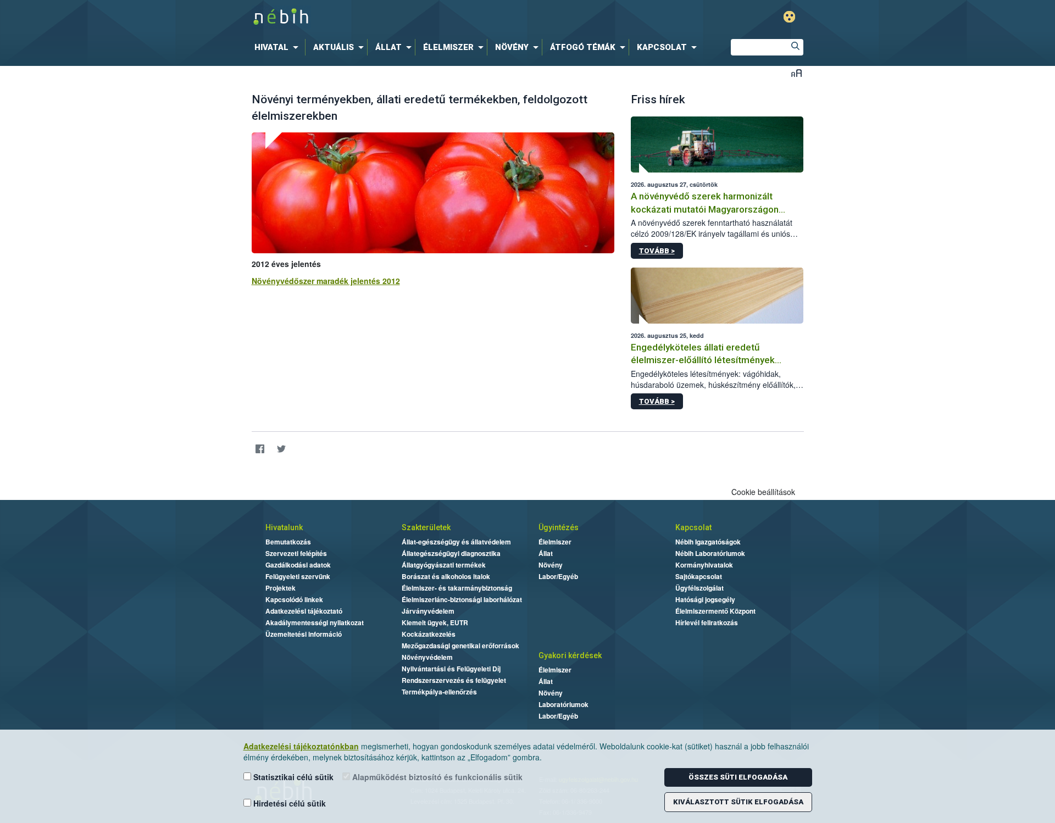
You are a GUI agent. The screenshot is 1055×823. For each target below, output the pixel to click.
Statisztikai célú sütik (292, 776)
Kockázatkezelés (429, 634)
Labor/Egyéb (558, 576)
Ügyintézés (558, 527)
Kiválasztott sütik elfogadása (738, 802)
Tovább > (657, 251)
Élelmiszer (554, 542)
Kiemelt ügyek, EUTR (435, 622)
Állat (545, 553)
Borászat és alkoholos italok (446, 576)
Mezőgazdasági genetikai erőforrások (460, 645)
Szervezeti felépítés (296, 553)
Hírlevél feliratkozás (706, 622)
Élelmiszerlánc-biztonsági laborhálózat (462, 599)
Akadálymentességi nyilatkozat (314, 622)
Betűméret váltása (796, 73)
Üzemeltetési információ (303, 634)
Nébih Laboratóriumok (710, 553)
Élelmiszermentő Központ (715, 611)
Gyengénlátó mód (789, 17)
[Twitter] (281, 448)
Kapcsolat (693, 527)
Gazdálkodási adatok (298, 565)
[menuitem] (279, 47)
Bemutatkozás (288, 542)
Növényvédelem (427, 657)
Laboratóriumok (563, 704)
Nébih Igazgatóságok (708, 542)
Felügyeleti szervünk (297, 576)
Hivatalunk (284, 527)
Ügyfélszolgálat (699, 588)
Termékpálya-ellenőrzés (439, 692)
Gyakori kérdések (570, 655)
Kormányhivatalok (704, 565)
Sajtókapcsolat (698, 576)
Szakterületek (426, 527)
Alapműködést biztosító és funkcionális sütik (436, 776)
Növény (550, 565)
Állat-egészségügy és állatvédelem (456, 542)
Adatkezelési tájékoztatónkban (301, 746)
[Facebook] (260, 448)
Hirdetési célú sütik (288, 803)
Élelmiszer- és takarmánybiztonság (457, 588)
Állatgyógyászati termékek (444, 565)
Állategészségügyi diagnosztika (451, 553)
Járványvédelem (428, 611)
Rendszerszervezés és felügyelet (454, 680)
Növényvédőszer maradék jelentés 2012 (326, 280)
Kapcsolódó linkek (294, 599)
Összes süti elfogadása (737, 777)
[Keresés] (795, 47)
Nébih (410, 17)
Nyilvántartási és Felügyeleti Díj (451, 669)
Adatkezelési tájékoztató (303, 611)
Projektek (280, 588)
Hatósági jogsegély (705, 599)
